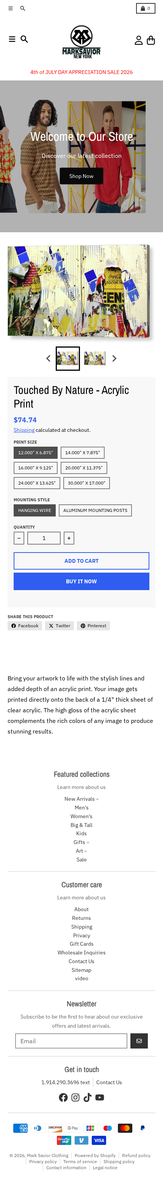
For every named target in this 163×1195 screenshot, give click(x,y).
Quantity (24, 527)
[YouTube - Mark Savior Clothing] (99, 1097)
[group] (68, 358)
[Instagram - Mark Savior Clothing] (75, 1097)
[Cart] (150, 40)
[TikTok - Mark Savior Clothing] (87, 1097)
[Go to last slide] (49, 358)
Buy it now (81, 581)
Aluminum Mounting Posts (95, 510)
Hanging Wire (34, 510)
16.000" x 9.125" (35, 468)
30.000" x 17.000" (86, 483)
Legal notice (105, 1167)
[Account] (138, 40)
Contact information (66, 1167)
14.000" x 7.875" (82, 452)
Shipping (24, 430)
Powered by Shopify (95, 1155)
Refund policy (136, 1155)
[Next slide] (114, 358)
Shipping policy (119, 1161)
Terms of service (80, 1161)
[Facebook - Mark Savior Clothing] (63, 1097)
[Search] (24, 39)
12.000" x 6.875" (35, 452)
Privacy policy (43, 1161)
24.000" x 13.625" (37, 483)
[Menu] (12, 39)
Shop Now (81, 175)
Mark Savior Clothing (47, 1155)
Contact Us (109, 1082)
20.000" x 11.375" (84, 468)
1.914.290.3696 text (65, 1082)
